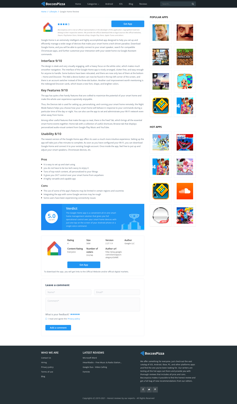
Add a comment (58, 327)
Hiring (44, 362)
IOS (120, 3)
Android (109, 3)
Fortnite (86, 371)
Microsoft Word (90, 357)
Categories (92, 3)
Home (78, 3)
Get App (128, 23)
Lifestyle (53, 11)
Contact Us (46, 357)
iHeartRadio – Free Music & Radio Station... (102, 362)
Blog (131, 3)
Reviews (143, 3)
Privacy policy (74, 318)
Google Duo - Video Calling (95, 367)
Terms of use (47, 371)
